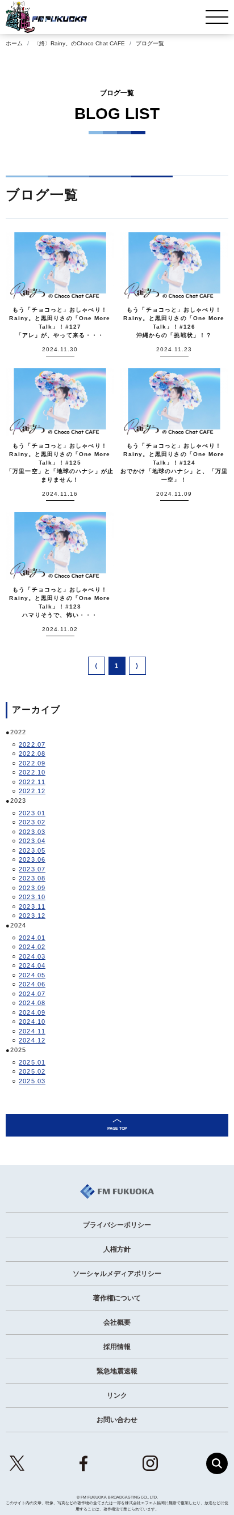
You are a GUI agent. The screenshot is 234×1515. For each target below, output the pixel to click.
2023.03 (32, 831)
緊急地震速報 (117, 1371)
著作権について (117, 1298)
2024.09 (32, 1012)
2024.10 (32, 1021)
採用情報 (117, 1347)
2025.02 (32, 1071)
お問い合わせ (117, 1420)
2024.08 (32, 1002)
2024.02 (32, 946)
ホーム (14, 43)
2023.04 (32, 840)
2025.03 (32, 1081)
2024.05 (32, 975)
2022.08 (32, 753)
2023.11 (32, 906)
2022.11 (32, 781)
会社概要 (117, 1322)
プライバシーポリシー (117, 1225)
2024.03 (32, 956)
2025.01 (32, 1062)
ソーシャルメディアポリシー (117, 1274)
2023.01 (32, 813)
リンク (117, 1395)
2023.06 (32, 859)
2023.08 (32, 878)
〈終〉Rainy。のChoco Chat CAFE (79, 43)
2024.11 (32, 1031)
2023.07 (32, 869)
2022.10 (32, 772)
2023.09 (32, 887)
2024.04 (32, 965)
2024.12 (32, 1040)
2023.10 (32, 896)
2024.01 (32, 937)
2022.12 (32, 791)
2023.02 (32, 822)
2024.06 (32, 984)
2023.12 (32, 915)
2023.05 (32, 850)
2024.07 (32, 993)
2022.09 (32, 763)
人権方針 (117, 1249)
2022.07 (32, 744)
